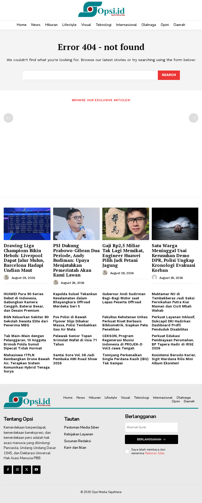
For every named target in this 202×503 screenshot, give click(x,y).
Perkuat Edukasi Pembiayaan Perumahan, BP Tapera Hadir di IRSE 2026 (173, 342)
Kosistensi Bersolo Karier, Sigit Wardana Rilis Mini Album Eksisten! (174, 359)
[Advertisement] (101, 147)
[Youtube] (36, 470)
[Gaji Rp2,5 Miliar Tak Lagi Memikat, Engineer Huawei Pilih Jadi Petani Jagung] (125, 224)
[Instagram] (17, 470)
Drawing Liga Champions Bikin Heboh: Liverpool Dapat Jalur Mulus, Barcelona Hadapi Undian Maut (24, 257)
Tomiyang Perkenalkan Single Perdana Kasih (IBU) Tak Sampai (125, 359)
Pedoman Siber (154, 453)
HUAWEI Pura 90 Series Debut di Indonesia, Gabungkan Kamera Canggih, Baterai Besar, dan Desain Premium (24, 302)
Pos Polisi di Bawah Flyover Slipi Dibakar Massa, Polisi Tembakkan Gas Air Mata (75, 323)
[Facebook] (8, 470)
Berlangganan (149, 439)
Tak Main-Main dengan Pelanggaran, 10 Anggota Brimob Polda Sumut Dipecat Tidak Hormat (25, 342)
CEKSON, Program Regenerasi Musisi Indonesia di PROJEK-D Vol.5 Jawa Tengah (122, 342)
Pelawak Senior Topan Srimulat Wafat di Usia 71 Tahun (75, 340)
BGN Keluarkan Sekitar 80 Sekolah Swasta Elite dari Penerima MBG (26, 321)
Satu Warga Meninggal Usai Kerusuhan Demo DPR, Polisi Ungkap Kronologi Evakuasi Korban (173, 257)
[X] (27, 470)
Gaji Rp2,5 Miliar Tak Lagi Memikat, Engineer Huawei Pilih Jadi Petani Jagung (123, 255)
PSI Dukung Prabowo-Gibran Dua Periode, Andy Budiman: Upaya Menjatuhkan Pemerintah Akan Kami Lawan (76, 260)
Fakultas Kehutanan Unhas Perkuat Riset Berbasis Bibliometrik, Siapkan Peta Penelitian (125, 323)
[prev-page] (8, 118)
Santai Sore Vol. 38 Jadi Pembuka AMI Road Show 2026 (75, 359)
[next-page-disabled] (193, 118)
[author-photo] (7, 277)
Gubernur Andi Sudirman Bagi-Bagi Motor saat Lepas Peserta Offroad (123, 298)
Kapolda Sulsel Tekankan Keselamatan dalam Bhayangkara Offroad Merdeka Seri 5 (75, 300)
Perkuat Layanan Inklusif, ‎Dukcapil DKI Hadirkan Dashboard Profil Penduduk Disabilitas (173, 323)
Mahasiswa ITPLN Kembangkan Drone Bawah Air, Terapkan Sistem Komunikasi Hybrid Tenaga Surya (27, 363)
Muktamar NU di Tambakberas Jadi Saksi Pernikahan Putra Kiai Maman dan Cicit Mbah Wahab (173, 302)
